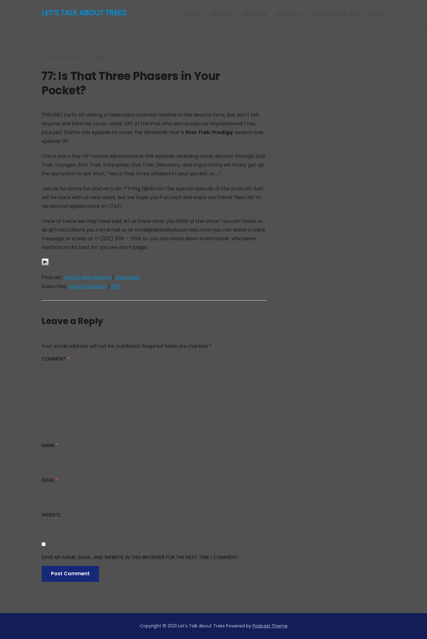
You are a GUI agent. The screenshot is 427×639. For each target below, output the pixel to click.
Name (50, 445)
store (377, 14)
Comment (56, 359)
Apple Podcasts (87, 286)
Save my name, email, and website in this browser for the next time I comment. (140, 557)
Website (51, 515)
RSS (115, 286)
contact (288, 14)
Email (50, 480)
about (192, 14)
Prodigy (100, 58)
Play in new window (87, 277)
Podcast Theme (270, 626)
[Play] (45, 265)
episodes (222, 14)
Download (127, 277)
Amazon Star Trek (335, 14)
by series (255, 14)
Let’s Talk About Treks (84, 12)
